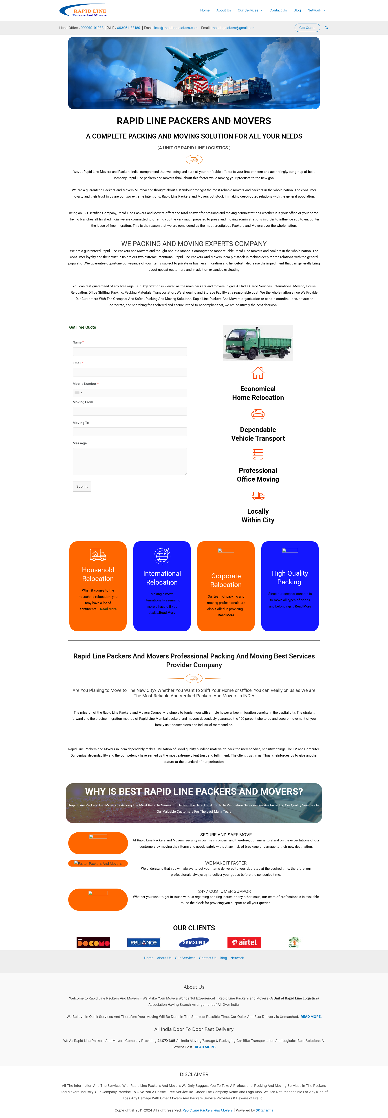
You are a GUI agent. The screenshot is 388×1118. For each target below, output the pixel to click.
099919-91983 (92, 28)
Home (205, 10)
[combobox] (78, 393)
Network (314, 10)
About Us (223, 10)
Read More (167, 613)
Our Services (248, 10)
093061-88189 (128, 28)
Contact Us (278, 10)
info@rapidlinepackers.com (176, 28)
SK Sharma (264, 1110)
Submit (82, 486)
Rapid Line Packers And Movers (207, 1110)
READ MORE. (311, 1017)
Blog (297, 10)
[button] (260, 10)
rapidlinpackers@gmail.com (233, 28)
